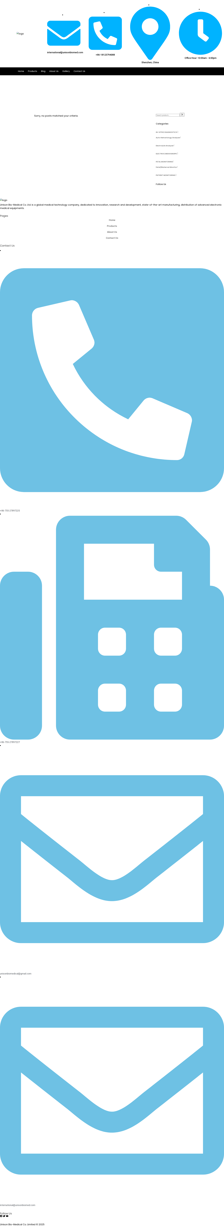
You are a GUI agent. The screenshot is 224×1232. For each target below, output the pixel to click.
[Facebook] (1, 1216)
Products (32, 71)
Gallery (66, 71)
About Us (53, 71)
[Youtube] (7, 1216)
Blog (43, 71)
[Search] (182, 115)
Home (21, 71)
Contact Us (79, 71)
